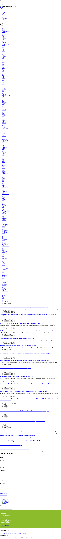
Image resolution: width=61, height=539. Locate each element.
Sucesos (3, 17)
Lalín (3, 270)
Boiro (3, 41)
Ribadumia (4, 289)
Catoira (3, 261)
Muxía (3, 75)
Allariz (3, 177)
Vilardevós (4, 243)
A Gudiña (3, 169)
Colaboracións (4, 18)
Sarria (3, 159)
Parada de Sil (4, 220)
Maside (3, 206)
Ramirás (3, 226)
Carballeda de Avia (5, 187)
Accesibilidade (16, 533)
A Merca (3, 170)
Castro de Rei (4, 123)
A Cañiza (3, 248)
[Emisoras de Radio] (5, 502)
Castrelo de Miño (4, 189)
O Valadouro (4, 144)
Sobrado (3, 97)
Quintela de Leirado (5, 224)
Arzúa (3, 36)
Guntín (3, 131)
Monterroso (4, 137)
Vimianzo (3, 106)
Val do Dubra (4, 102)
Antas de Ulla (4, 114)
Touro (3, 100)
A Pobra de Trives (5, 173)
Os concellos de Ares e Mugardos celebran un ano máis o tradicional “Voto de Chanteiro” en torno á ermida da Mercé (29, 441)
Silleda (3, 293)
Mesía (3, 70)
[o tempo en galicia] (5, 501)
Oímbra (3, 215)
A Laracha (3, 30)
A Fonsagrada (4, 109)
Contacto (3, 533)
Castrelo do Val (4, 190)
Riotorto (3, 157)
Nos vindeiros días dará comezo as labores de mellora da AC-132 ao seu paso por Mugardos (22, 421)
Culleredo (3, 57)
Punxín (3, 223)
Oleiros (3, 80)
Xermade (3, 165)
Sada (3, 92)
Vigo (3, 298)
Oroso (3, 82)
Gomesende (4, 199)
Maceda (3, 204)
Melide (3, 69)
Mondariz (3, 274)
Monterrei (3, 208)
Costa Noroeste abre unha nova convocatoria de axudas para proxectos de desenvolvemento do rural (24, 360)
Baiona (3, 255)
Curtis (3, 58)
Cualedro (3, 196)
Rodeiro (3, 290)
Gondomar (4, 269)
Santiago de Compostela (6, 95)
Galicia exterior (4, 16)
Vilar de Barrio (4, 241)
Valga (3, 297)
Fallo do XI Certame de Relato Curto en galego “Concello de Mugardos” (18, 435)
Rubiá (3, 228)
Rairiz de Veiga (4, 225)
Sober (3, 160)
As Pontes (3, 37)
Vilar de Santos (4, 242)
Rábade (3, 154)
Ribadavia (3, 227)
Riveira (3, 91)
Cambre (3, 46)
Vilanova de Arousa (5, 301)
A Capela (3, 28)
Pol (2, 151)
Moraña (3, 276)
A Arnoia (3, 168)
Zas (2, 107)
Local (3, 14)
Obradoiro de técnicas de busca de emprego (11, 445)
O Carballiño (4, 213)
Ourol (3, 146)
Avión (3, 179)
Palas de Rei (4, 148)
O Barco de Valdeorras (5, 211)
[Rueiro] (5, 500)
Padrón (3, 86)
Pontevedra (4, 286)
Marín (3, 271)
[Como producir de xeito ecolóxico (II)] (6, 526)
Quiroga (3, 153)
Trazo (3, 101)
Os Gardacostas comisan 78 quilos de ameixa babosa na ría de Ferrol (17, 338)
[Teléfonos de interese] (5, 499)
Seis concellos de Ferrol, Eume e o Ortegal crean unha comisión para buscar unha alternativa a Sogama (25, 353)
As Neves (3, 254)
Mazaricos (3, 68)
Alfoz (3, 113)
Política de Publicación (22, 533)
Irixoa (3, 64)
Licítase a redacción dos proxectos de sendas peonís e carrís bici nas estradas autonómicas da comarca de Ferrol (27, 330)
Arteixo (3, 35)
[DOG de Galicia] (6, 498)
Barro (3, 256)
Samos (3, 158)
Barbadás (3, 182)
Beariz (3, 184)
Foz (2, 129)
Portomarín (4, 152)
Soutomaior (4, 294)
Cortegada (3, 195)
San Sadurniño (4, 93)
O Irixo (3, 214)
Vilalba (3, 163)
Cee (2, 52)
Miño (3, 71)
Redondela (4, 288)
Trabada (3, 162)
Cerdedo (3, 262)
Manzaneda (4, 205)
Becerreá (3, 118)
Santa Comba (4, 94)
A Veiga (3, 176)
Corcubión (3, 55)
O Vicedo (3, 145)
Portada (3, 12)
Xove (3, 166)
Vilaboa (3, 299)
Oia (2, 281)
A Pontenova (4, 111)
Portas (3, 287)
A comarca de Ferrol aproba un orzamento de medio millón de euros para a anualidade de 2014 (23, 391)
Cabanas (3, 45)
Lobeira (3, 202)
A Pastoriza (4, 110)
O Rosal (3, 280)
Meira (3, 135)
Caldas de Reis (4, 258)
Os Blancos (4, 216)
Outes (3, 84)
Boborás (3, 185)
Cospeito (3, 127)
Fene (3, 60)
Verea (3, 237)
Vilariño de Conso (5, 244)
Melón (3, 207)
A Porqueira (4, 174)
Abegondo (3, 32)
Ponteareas (4, 285)
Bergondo (3, 39)
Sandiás (3, 233)
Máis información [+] (3, 493)
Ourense (3, 217)
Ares (3, 34)
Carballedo (4, 122)
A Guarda (3, 250)
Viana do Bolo (4, 239)
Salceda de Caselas (5, 291)
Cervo (3, 125)
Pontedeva (3, 222)
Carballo (3, 47)
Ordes (3, 81)
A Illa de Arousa (4, 251)
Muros (3, 74)
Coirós (3, 54)
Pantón (3, 149)
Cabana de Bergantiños (5, 44)
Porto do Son (4, 89)
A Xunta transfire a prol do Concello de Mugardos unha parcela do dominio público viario (22, 323)
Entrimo (3, 197)
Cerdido (3, 53)
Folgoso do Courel (5, 128)
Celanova (3, 192)
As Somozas (4, 38)
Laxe (3, 65)
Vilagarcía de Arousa (5, 300)
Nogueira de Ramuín (5, 210)
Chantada (3, 126)
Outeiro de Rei (4, 147)
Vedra (3, 104)
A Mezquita (4, 171)
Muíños (3, 209)
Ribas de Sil (4, 156)
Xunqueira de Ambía (5, 246)
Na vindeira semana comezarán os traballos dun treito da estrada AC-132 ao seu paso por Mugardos (24, 411)
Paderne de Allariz (5, 218)
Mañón (3, 67)
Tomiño (3, 295)
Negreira (3, 78)
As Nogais (3, 115)
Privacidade (11, 533)
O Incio (3, 142)
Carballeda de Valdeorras (6, 188)
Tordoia (3, 99)
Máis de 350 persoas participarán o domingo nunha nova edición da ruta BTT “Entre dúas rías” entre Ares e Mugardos (29, 431)
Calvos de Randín (5, 186)
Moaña (3, 273)
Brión (3, 43)
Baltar (3, 180)
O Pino (3, 79)
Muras (3, 138)
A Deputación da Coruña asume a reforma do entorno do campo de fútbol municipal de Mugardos (24, 307)
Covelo (3, 264)
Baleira (3, 116)
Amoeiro (3, 178)
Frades (3, 63)
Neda (3, 77)
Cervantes (3, 124)
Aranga (3, 33)
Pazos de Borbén (4, 282)
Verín (3, 238)
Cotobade (3, 263)
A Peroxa (3, 172)
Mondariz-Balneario (5, 275)
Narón (3, 76)
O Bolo (3, 212)
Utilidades (3, 19)
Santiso (3, 96)
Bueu (3, 257)
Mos (3, 277)
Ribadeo (3, 155)
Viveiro (3, 164)
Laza (3, 201)
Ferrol (3, 61)
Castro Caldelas (4, 191)
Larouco (3, 200)
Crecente (3, 265)
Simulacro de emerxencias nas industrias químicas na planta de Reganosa (18, 345)
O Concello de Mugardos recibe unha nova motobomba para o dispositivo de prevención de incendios (25, 383)
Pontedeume (4, 88)
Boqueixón (4, 42)
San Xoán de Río (4, 232)
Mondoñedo (4, 136)
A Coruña (3, 29)
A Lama (3, 252)
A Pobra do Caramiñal (5, 31)
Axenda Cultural (4, 15)
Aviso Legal (7, 533)
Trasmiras (3, 236)
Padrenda (3, 219)
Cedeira (3, 51)
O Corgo (3, 141)
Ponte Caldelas (4, 284)
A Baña (3, 27)
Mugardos (3, 73)
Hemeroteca (2, 7)
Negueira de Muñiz (5, 140)
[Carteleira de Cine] (4, 503)
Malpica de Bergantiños (5, 66)
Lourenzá (3, 133)
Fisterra (3, 62)
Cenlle (3, 193)
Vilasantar (3, 105)
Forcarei (3, 267)
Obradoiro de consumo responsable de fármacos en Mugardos (15, 368)
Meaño (3, 272)
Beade (3, 183)
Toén (3, 235)
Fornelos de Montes (5, 268)
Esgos (3, 198)
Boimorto (3, 40)
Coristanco (4, 56)
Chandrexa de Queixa (5, 194)
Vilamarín (3, 240)
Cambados (3, 259)
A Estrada (3, 249)
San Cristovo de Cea (5, 231)
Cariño (3, 48)
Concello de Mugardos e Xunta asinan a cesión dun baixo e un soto (16, 376)
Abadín (3, 112)
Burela (3, 121)
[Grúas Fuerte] (15, 3)
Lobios (3, 203)
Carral (3, 50)
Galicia (3, 13)
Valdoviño (3, 103)
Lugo (3, 134)
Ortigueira (3, 83)
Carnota (3, 49)
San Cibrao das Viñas (5, 230)
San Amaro (4, 229)
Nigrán (3, 278)
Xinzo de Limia (4, 245)
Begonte (3, 119)
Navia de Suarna (4, 139)
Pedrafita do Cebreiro (5, 150)
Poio (3, 283)
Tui (2, 296)
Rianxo (3, 90)
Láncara (3, 132)
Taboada (3, 161)
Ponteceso (3, 87)
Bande (3, 181)
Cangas (3, 260)
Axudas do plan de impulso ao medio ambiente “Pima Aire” (14, 449)
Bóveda (3, 120)
